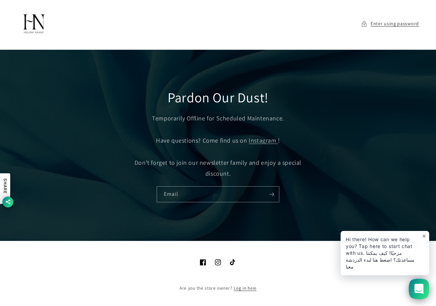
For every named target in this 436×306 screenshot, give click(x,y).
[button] (390, 23)
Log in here (245, 288)
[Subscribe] (271, 194)
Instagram (263, 140)
